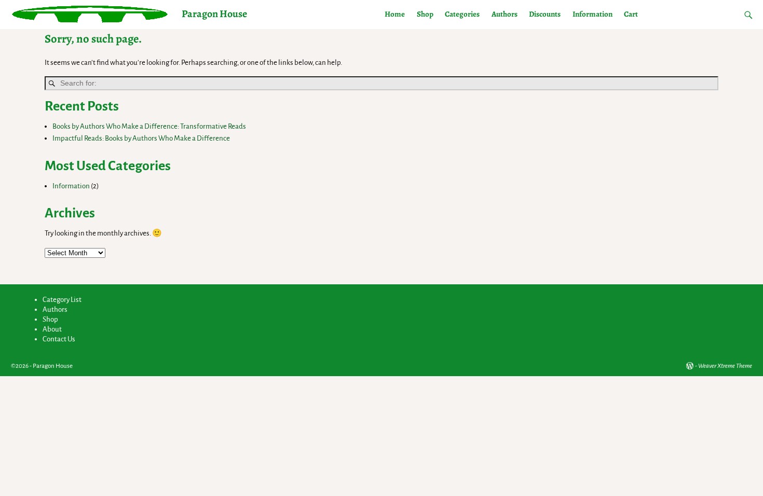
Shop (425, 14)
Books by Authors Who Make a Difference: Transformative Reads (149, 126)
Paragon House (214, 14)
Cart (631, 14)
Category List (62, 300)
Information (592, 14)
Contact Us (59, 339)
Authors (504, 14)
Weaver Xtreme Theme (725, 366)
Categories (462, 14)
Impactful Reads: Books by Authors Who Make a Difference (141, 138)
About (52, 329)
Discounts (545, 14)
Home (395, 14)
